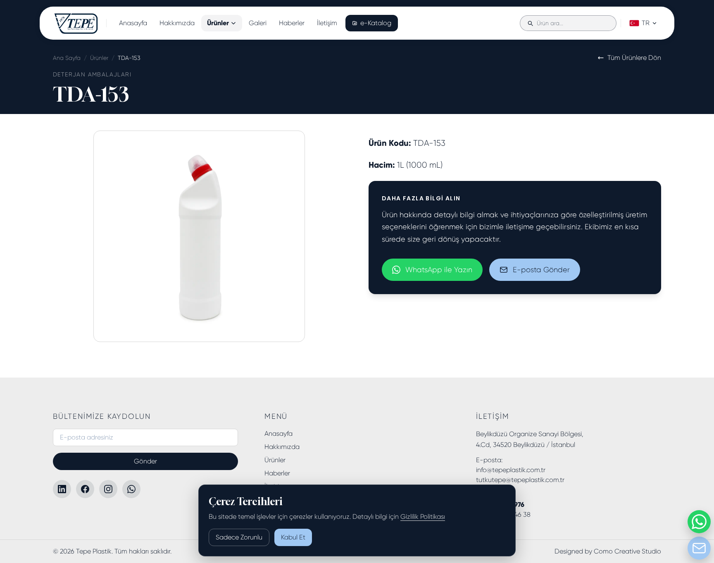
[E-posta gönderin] (699, 548)
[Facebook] (85, 489)
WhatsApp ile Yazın (438, 270)
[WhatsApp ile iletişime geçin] (699, 521)
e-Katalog (375, 23)
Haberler (292, 23)
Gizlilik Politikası (422, 516)
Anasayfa (133, 23)
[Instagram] (108, 489)
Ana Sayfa (67, 58)
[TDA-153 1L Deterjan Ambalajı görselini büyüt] (199, 236)
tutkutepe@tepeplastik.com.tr (520, 480)
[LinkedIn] (62, 489)
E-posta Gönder (541, 270)
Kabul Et (293, 537)
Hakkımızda (177, 23)
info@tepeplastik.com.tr (510, 470)
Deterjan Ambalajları (92, 74)
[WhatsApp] (131, 489)
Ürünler (218, 23)
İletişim (327, 23)
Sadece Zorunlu (239, 537)
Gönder (145, 461)
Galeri (258, 23)
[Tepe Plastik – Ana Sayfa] (76, 23)
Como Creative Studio (627, 551)
